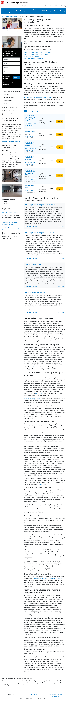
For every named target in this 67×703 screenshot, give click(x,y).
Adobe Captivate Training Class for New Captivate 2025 (30, 118)
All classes (41, 5)
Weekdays (31, 111)
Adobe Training (46, 11)
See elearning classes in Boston (11, 141)
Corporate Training (59, 11)
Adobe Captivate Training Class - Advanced (37, 54)
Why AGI (22, 5)
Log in (49, 5)
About (26, 5)
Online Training (20, 11)
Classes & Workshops (7, 11)
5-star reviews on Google (13, 241)
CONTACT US (33, 694)
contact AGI (42, 484)
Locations (36, 5)
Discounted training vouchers (32, 399)
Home (3, 16)
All (25, 111)
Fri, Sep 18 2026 (29, 136)
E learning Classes (11, 16)
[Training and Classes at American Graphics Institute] (3, 2)
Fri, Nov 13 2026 (29, 190)
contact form (38, 393)
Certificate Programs (33, 11)
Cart (46, 5)
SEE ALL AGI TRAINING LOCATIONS (55, 695)
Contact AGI (36, 367)
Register (59, 121)
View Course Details (31, 226)
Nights (37, 111)
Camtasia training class (32, 56)
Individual (7, 76)
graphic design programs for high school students (47, 578)
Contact (30, 5)
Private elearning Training (10, 212)
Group (6, 78)
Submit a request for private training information (38, 97)
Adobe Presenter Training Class (34, 58)
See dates (61, 226)
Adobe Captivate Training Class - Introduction (38, 52)
